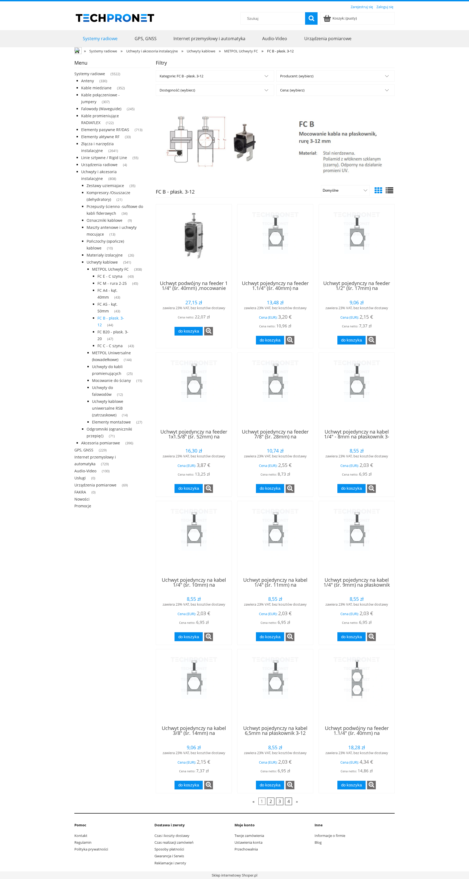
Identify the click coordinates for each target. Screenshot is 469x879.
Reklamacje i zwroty (170, 863)
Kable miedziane (96, 87)
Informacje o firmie (330, 835)
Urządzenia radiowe (99, 164)
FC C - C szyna (110, 345)
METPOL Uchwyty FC (110, 269)
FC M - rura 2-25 (112, 283)
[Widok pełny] (389, 190)
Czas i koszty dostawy (171, 835)
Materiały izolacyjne (105, 255)
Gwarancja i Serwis (169, 855)
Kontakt (80, 835)
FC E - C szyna (109, 276)
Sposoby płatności (169, 849)
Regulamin (82, 842)
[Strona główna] (115, 17)
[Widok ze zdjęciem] (378, 190)
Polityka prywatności (91, 849)
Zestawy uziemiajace (105, 185)
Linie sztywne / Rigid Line (104, 157)
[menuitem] (100, 38)
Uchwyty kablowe (102, 262)
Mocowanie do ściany (111, 380)
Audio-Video (85, 470)
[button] (208, 331)
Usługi (80, 477)
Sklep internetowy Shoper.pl (234, 875)
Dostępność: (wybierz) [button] (177, 90)
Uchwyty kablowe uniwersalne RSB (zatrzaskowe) (107, 408)
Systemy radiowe (89, 73)
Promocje (82, 505)
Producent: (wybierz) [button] (296, 76)
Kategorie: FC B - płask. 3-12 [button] (181, 76)
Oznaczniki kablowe (104, 220)
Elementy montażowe (111, 422)
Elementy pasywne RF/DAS (105, 129)
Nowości (82, 499)
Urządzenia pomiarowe (95, 485)
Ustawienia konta (248, 842)
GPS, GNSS (83, 450)
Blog (318, 842)
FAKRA (80, 492)
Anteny (87, 80)
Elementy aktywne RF (100, 136)
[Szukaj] (311, 18)
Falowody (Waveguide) (101, 108)
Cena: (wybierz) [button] (292, 90)
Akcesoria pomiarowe (100, 442)
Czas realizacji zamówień (174, 842)
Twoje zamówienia (249, 835)
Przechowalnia (246, 849)
